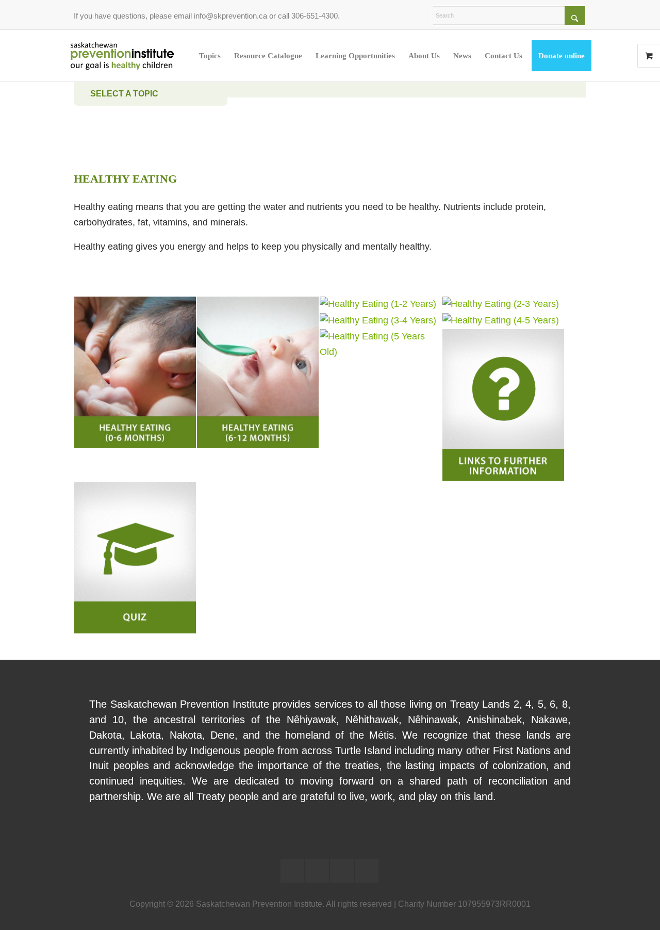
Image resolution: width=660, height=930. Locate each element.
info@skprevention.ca (230, 15)
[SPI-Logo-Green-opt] (122, 55)
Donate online (561, 56)
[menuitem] (209, 55)
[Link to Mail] (366, 871)
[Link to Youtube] (342, 871)
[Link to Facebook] (317, 871)
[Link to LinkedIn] (292, 871)
